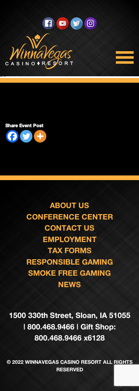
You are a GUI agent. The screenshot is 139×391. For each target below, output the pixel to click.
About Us (69, 205)
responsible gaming (69, 261)
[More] (40, 136)
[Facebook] (12, 136)
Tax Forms (70, 250)
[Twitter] (26, 136)
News (69, 284)
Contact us (69, 227)
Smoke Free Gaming (69, 273)
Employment (70, 239)
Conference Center (69, 216)
